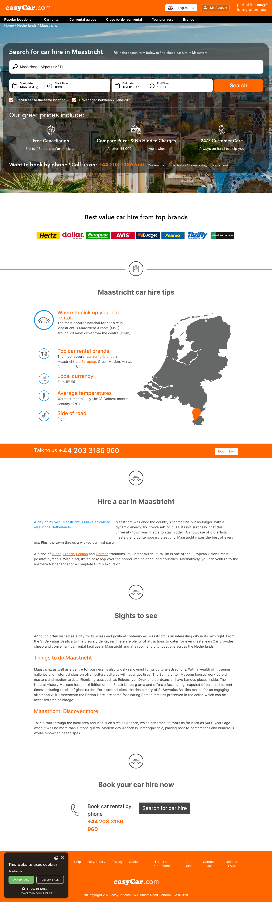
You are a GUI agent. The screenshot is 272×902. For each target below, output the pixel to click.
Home (9, 25)
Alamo (62, 366)
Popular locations (17, 19)
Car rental (52, 19)
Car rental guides (82, 19)
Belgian (82, 554)
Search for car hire (164, 808)
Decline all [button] (50, 879)
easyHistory (96, 862)
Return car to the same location (41, 100)
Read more (15, 871)
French (68, 554)
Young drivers (162, 19)
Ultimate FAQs (232, 864)
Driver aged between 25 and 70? (104, 100)
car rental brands (100, 356)
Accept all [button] (21, 879)
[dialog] (36, 875)
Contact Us (209, 864)
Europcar (89, 361)
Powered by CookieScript (36, 893)
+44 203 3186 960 (105, 825)
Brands (188, 19)
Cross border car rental (124, 19)
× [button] (62, 857)
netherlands (27, 25)
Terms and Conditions (162, 864)
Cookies (135, 862)
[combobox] (56, 858)
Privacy (117, 862)
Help (77, 862)
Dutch (56, 554)
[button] (36, 888)
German (102, 554)
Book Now (226, 451)
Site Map (189, 864)
